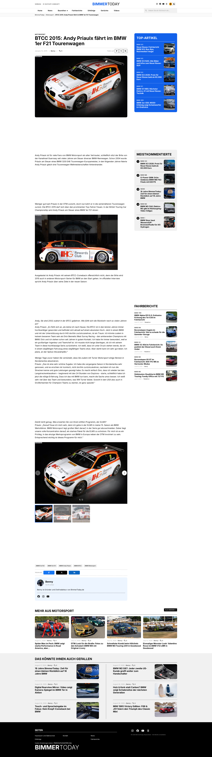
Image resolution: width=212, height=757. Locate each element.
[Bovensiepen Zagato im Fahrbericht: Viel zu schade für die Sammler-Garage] (171, 331)
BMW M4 (137, 327)
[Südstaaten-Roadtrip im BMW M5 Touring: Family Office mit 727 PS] (171, 375)
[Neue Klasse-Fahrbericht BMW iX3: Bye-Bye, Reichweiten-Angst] (169, 48)
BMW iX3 (140, 44)
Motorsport (50, 15)
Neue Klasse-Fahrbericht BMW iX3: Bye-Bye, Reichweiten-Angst (148, 49)
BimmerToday (39, 15)
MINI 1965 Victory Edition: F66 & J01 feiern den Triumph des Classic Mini (131, 709)
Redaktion (147, 322)
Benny (53, 51)
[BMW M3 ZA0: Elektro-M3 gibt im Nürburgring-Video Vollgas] (169, 208)
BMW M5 (137, 357)
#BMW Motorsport (90, 566)
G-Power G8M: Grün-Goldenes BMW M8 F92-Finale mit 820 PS (151, 179)
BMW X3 (137, 342)
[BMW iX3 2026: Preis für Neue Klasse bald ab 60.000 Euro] (169, 76)
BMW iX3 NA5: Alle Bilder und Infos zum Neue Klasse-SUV (149, 63)
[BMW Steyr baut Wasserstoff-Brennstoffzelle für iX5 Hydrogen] (169, 222)
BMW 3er (140, 100)
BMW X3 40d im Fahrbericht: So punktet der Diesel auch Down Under (148, 347)
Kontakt (65, 736)
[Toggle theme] (172, 4)
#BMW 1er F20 (40, 566)
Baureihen (62, 11)
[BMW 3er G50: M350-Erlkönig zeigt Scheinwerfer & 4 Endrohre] (169, 104)
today (106, 4)
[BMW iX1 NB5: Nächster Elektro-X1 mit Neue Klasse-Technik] (169, 90)
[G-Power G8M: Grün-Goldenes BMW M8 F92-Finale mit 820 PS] (169, 179)
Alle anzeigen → (170, 610)
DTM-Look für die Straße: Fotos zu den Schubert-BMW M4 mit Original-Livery (87, 645)
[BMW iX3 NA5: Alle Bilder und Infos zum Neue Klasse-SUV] (169, 62)
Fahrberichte (77, 11)
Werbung (38, 4)
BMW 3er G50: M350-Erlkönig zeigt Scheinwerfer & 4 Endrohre (149, 105)
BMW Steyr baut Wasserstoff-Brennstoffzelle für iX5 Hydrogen (150, 223)
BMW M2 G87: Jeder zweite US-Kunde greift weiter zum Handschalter (130, 671)
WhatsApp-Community (52, 4)
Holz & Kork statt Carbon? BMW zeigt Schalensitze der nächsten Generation (130, 690)
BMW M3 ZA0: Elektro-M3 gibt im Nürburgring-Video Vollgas (151, 208)
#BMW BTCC (77, 566)
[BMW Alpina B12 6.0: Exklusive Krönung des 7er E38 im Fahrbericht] (171, 317)
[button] (124, 473)
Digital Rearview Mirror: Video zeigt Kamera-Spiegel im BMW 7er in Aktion (53, 690)
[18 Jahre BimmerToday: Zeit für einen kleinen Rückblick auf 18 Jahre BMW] (169, 193)
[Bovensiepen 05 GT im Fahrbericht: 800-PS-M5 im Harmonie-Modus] (171, 361)
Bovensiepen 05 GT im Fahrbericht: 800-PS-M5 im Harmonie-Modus (146, 361)
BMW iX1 (140, 86)
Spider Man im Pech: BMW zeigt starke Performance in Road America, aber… (50, 645)
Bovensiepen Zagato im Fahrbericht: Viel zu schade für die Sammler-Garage (149, 332)
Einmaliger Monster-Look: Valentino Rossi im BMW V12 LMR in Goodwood (160, 645)
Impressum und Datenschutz (45, 736)
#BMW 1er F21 (52, 566)
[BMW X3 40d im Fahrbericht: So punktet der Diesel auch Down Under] (171, 346)
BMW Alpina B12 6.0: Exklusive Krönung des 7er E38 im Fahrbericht (148, 317)
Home (40, 11)
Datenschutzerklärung (62, 743)
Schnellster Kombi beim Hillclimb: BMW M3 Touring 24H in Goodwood (124, 644)
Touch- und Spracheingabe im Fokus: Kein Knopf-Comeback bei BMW (52, 709)
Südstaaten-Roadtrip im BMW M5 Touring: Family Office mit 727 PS (149, 375)
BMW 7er (137, 313)
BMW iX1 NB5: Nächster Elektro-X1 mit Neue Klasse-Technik (149, 91)
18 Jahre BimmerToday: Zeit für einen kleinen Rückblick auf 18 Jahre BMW (150, 194)
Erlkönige (91, 11)
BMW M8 (143, 175)
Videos (116, 11)
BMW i (142, 218)
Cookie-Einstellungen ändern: (44, 743)
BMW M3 (143, 204)
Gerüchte (104, 11)
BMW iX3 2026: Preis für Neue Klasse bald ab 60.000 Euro (149, 77)
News (50, 11)
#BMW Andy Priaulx (65, 566)
